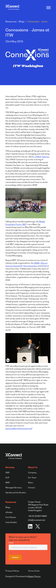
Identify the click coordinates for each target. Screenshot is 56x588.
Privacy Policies (12, 571)
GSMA (37, 263)
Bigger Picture (34, 576)
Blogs (21, 21)
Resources (10, 21)
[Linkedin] (30, 526)
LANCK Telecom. (42, 156)
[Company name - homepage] (12, 7)
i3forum (44, 263)
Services (9, 467)
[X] (37, 526)
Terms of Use (34, 571)
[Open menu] (48, 7)
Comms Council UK (13, 266)
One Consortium (30, 266)
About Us (32, 467)
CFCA (44, 266)
